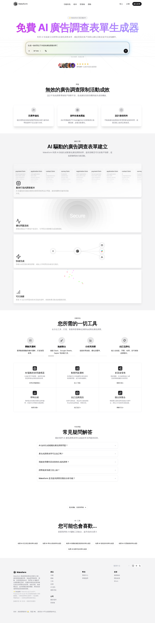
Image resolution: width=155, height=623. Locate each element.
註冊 (128, 4)
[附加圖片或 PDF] (29, 51)
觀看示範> (120, 383)
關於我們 (53, 600)
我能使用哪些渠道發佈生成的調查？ (54, 462)
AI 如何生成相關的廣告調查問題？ (53, 445)
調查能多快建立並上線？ (49, 470)
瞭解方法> (120, 407)
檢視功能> (34, 407)
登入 (121, 4)
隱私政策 (117, 578)
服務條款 (117, 575)
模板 (52, 578)
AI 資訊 (53, 587)
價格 (89, 4)
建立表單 (137, 4)
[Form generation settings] (45, 51)
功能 (52, 575)
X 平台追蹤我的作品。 (50, 611)
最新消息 (53, 590)
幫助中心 (85, 575)
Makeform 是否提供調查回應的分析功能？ (57, 478)
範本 (75, 4)
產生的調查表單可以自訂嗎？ (51, 454)
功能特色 (67, 4)
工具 (52, 581)
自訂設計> (77, 407)
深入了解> (77, 383)
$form (116, 581)
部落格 (82, 4)
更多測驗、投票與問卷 (77, 507)
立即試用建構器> (34, 383)
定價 (52, 584)
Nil (34, 611)
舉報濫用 (85, 578)
